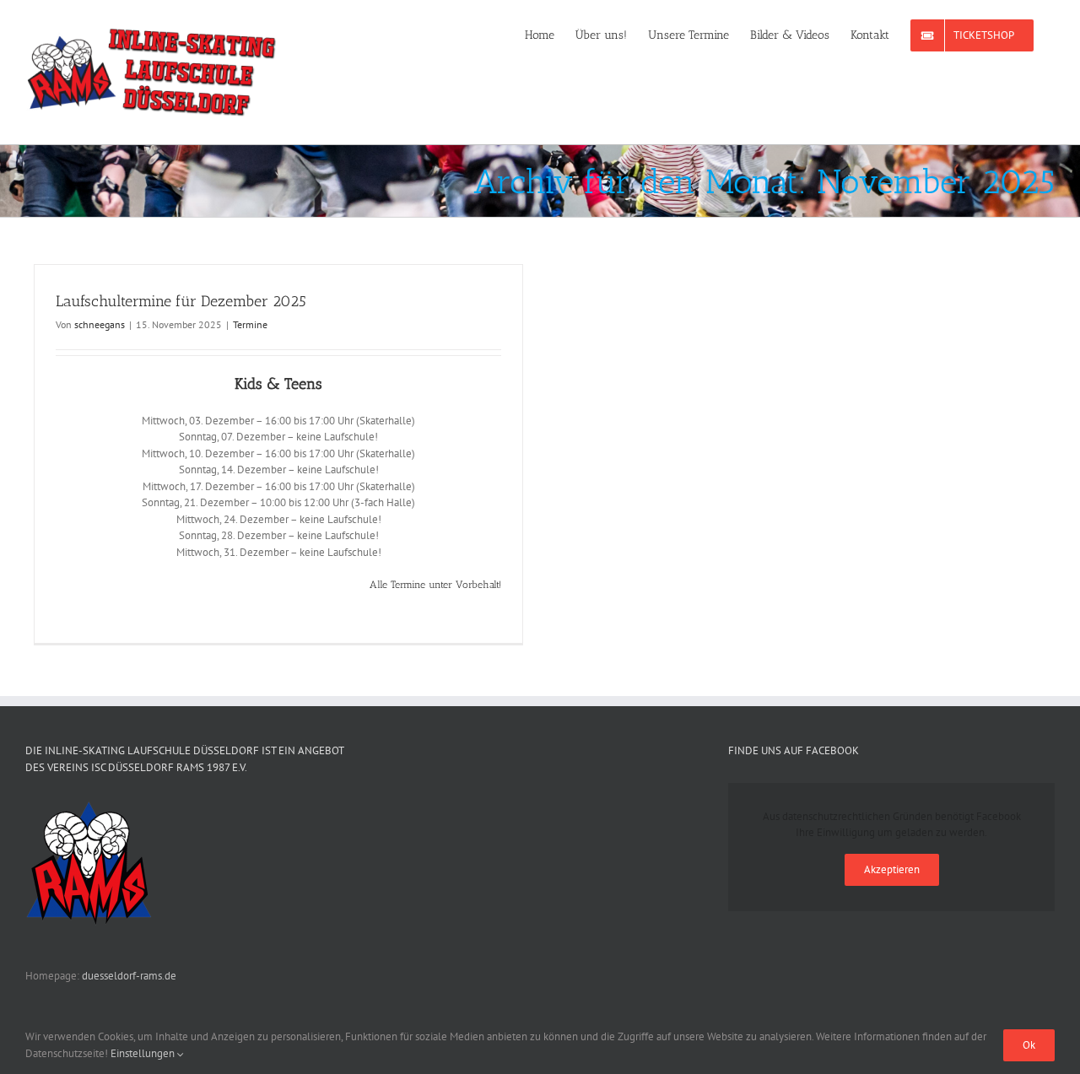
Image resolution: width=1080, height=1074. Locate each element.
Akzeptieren (892, 869)
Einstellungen (144, 1053)
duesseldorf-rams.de (129, 976)
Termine (250, 324)
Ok (1029, 1045)
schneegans (99, 324)
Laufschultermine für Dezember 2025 (181, 301)
